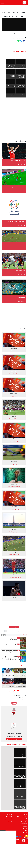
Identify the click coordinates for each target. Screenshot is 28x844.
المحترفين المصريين (15, 12)
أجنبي (20, 699)
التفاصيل (18, 739)
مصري (20, 697)
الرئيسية (24, 12)
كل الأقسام (14, 627)
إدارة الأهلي (14, 597)
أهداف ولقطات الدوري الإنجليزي (18, 160)
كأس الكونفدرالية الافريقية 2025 (14, 486)
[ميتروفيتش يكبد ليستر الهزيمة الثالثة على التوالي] (20, 81)
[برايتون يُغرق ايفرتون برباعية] (20, 90)
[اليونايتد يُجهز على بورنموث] (10, 81)
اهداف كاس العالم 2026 (20, 270)
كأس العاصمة (14, 348)
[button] (2, 635)
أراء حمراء (10, 821)
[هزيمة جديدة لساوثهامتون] (10, 71)
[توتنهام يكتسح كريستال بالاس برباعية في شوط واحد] (10, 61)
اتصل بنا (25, 832)
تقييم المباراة (10, 739)
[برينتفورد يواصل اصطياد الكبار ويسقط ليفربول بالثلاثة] (10, 90)
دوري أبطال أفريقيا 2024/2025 (14, 509)
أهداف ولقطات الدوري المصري (18, 186)
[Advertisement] (14, 46)
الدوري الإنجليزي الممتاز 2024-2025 (14, 577)
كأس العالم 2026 (21, 297)
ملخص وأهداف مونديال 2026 (19, 243)
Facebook (24, 41)
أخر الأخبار (24, 819)
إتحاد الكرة (14, 529)
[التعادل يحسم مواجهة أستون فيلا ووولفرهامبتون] (20, 71)
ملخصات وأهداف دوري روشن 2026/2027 (16, 221)
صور (26, 830)
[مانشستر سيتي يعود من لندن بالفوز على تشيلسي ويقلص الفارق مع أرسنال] (20, 61)
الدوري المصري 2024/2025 (14, 531)
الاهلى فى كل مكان (7, 819)
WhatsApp (18, 41)
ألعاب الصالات (14, 599)
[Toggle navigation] (2, 2)
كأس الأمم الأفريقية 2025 (14, 373)
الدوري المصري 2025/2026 (14, 463)
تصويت (14, 703)
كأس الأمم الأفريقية (22, 816)
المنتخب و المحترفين (7, 816)
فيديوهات (24, 828)
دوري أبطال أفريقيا (14, 393)
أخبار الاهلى (24, 821)
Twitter (21, 41)
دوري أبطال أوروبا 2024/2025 (14, 554)
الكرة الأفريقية (14, 371)
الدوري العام (14, 461)
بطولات (25, 826)
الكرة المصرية (23, 823)
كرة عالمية (14, 416)
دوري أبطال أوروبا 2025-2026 (14, 418)
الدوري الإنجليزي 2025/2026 (14, 441)
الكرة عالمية (9, 814)
